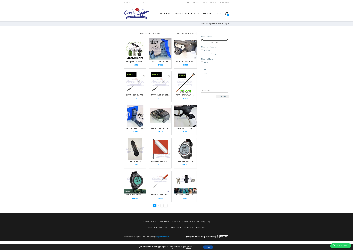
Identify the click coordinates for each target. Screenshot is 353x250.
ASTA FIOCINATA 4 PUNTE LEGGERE (190, 95)
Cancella (222, 96)
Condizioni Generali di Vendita (190, 222)
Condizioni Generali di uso (150, 222)
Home (203, 24)
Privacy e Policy (205, 222)
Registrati (127, 3)
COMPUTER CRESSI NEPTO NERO (139, 195)
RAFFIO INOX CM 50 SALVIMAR (163, 95)
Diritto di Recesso (165, 222)
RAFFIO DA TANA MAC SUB (162, 195)
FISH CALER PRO (135, 161)
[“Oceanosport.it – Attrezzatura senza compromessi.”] (136, 18)
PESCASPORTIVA (164, 13)
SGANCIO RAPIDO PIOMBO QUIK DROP (166, 128)
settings (188, 248)
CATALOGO (195, 3)
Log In (135, 3)
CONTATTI (213, 3)
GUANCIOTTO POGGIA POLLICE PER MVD (193, 128)
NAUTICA (187, 13)
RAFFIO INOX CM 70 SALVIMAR (138, 95)
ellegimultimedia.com (162, 236)
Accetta (208, 247)
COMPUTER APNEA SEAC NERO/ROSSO (191, 161)
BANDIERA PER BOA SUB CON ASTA (165, 161)
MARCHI (204, 3)
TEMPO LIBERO (207, 13)
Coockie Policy (176, 222)
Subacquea (209, 24)
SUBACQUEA (177, 13)
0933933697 (225, 3)
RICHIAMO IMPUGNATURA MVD (189, 61)
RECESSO (218, 13)
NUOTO (196, 13)
